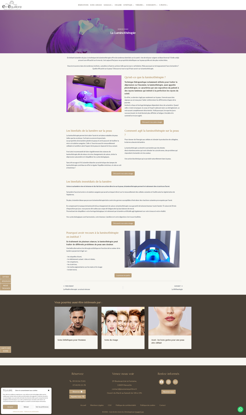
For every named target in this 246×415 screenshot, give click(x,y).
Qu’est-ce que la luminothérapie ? (145, 77)
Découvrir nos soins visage (152, 122)
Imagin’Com (139, 412)
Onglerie (118, 5)
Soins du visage (111, 340)
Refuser (26, 407)
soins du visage (123, 29)
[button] (49, 390)
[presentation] (76, 321)
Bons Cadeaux (96, 5)
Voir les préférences (42, 407)
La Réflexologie (177, 287)
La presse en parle (123, 275)
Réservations (83, 5)
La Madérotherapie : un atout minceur (76, 287)
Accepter (10, 407)
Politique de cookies (18, 411)
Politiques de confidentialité (31, 411)
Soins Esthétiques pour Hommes (72, 340)
